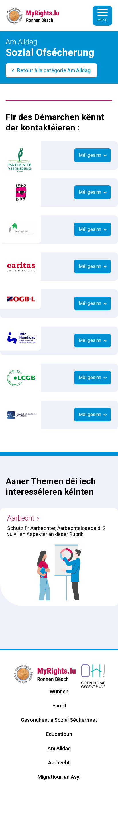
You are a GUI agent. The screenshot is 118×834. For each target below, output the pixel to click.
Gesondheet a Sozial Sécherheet (59, 720)
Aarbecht (20, 518)
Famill (59, 706)
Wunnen (59, 691)
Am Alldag (59, 748)
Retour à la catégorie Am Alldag (53, 70)
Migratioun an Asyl (59, 777)
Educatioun (59, 734)
